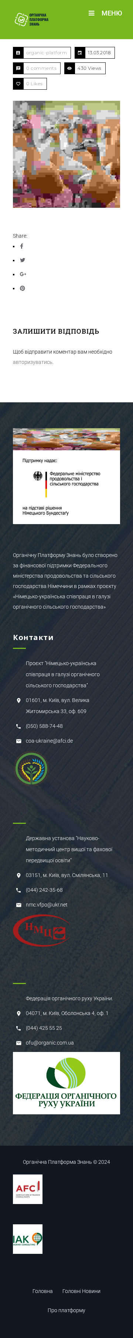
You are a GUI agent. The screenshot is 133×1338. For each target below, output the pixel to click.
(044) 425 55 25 (44, 1028)
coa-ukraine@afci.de (49, 741)
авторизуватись (32, 362)
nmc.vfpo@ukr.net (47, 905)
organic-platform (46, 52)
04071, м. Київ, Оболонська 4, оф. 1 (67, 1013)
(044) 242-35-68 (44, 890)
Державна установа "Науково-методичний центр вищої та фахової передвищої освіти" (69, 849)
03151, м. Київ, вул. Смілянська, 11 (67, 875)
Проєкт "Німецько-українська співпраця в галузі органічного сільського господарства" (63, 674)
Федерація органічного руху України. (69, 998)
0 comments (41, 68)
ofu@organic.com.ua (50, 1043)
